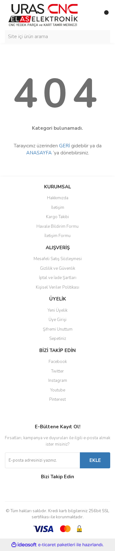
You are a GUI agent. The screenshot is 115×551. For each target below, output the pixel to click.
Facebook (58, 362)
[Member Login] (91, 15)
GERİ (64, 146)
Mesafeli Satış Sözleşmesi (58, 259)
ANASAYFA (39, 153)
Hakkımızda (57, 198)
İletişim (57, 207)
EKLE (95, 460)
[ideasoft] (24, 545)
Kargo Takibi (57, 217)
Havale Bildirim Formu (57, 226)
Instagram (57, 380)
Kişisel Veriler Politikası (57, 287)
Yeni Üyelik (57, 310)
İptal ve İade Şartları (57, 278)
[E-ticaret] (56, 545)
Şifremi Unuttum (58, 329)
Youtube (57, 390)
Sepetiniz (57, 338)
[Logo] (43, 14)
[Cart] (103, 15)
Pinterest (57, 399)
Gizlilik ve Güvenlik (57, 268)
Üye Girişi (57, 320)
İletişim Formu (57, 236)
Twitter (57, 371)
